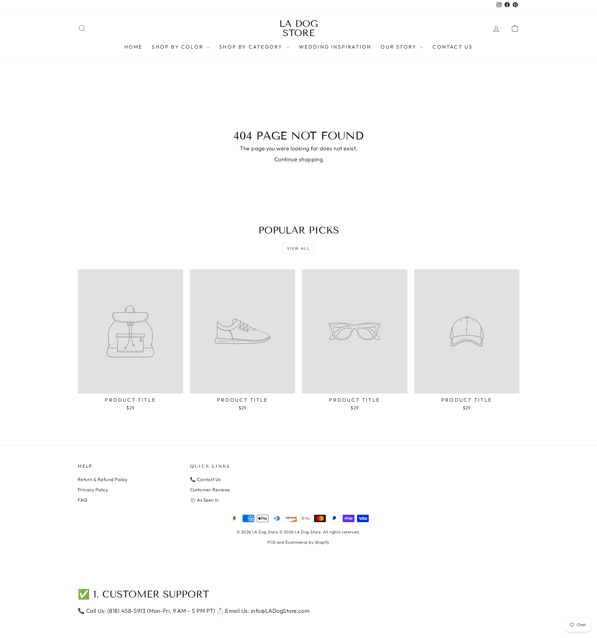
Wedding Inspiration (335, 47)
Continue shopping (298, 159)
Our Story (400, 47)
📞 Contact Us (205, 479)
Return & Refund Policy (103, 479)
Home (133, 47)
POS (271, 542)
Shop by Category (252, 47)
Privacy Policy (93, 490)
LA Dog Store (298, 28)
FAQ (82, 500)
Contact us (453, 47)
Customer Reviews (210, 490)
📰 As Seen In (204, 500)
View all (298, 248)
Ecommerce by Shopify (307, 542)
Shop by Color (178, 47)
